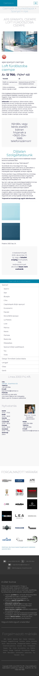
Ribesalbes (8, 343)
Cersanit (19, 646)
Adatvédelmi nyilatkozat (10, 668)
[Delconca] (7, 516)
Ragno (33, 650)
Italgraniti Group (13, 641)
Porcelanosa (26, 650)
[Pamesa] (32, 492)
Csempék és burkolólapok (19, 8)
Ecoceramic (8, 308)
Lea (28, 648)
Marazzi (5, 650)
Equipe (6, 312)
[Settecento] (32, 528)
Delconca (31, 639)
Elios (25, 646)
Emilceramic (31, 646)
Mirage (11, 650)
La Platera (7, 320)
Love (5, 324)
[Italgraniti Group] (7, 481)
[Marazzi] (19, 528)
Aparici (6, 289)
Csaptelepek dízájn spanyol (14, 304)
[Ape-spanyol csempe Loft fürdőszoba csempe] (19, 41)
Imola (14, 648)
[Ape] (32, 481)
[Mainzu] (32, 539)
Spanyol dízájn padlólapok (14, 347)
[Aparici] (19, 492)
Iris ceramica (22, 648)
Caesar (25, 639)
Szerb (4, 370)
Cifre (5, 300)
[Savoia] (7, 492)
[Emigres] (32, 504)
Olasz (4, 366)
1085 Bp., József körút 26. (10, 383)
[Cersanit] (7, 539)
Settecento (28, 652)
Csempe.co (9, 3)
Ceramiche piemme (9, 646)
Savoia (28, 641)
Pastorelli (18, 650)
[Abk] (7, 504)
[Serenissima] (32, 516)
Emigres (4, 641)
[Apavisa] (19, 504)
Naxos (6, 331)
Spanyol (16, 11)
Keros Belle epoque (11, 316)
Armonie (34, 641)
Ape (25, 11)
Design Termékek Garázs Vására (14, 359)
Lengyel (5, 362)
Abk (5, 639)
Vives (6, 355)
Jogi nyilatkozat (31, 666)
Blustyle (7, 296)
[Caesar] (19, 481)
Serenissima (20, 652)
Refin (5, 652)
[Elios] (19, 539)
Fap (10, 648)
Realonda (7, 339)
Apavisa (15, 639)
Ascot (4, 643)
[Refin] (7, 528)
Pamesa (7, 335)
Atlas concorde (11, 643)
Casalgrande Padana (23, 643)
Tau (5, 351)
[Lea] (19, 516)
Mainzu (6, 327)
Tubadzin (17, 655)
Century (34, 643)
